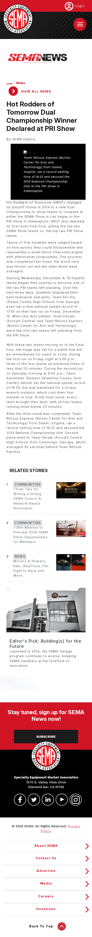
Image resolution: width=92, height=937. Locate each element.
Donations (46, 909)
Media (46, 883)
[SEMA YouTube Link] (60, 800)
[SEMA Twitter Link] (32, 800)
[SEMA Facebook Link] (18, 800)
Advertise (46, 871)
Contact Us (46, 858)
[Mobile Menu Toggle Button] (80, 24)
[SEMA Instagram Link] (74, 800)
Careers (46, 896)
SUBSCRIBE (46, 737)
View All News (35, 91)
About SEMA (46, 846)
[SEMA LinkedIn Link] (46, 800)
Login (79, 6)
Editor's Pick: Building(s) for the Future (45, 644)
